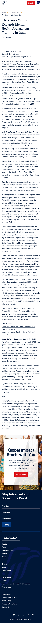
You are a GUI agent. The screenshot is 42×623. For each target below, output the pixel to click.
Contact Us (5, 607)
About (4, 557)
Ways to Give (6, 587)
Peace (4, 547)
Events (4, 564)
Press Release (14, 12)
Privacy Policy (6, 601)
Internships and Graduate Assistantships (16, 584)
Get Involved (6, 578)
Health (4, 544)
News (4, 12)
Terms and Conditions (9, 604)
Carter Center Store (9, 597)
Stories (4, 554)
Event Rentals (6, 594)
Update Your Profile (11, 538)
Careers (4, 581)
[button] (38, 3)
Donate (31, 3)
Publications (6, 570)
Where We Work (8, 550)
